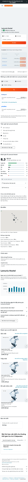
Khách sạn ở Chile (5, 479)
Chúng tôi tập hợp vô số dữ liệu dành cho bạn (12, 469)
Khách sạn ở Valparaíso (8, 449)
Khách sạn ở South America (19, 477)
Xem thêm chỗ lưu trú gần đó (21, 333)
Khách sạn (11, 477)
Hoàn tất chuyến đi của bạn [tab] (9, 440)
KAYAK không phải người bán (8, 466)
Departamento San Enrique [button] (7, 402)
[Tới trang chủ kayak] (8, 5)
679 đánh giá (12, 30)
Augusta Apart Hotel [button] (5, 349)
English (14, 2)
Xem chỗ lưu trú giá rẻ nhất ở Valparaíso (21, 359)
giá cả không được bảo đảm (7, 462)
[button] (26, 1)
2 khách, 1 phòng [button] (7, 39)
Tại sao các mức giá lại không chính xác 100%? (12, 471)
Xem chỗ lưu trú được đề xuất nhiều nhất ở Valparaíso (21, 386)
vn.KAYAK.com (5, 477)
